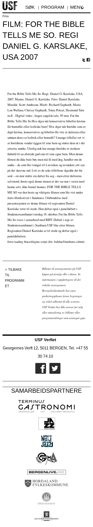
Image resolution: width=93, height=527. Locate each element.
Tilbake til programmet (14, 278)
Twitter (84, 60)
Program (52, 7)
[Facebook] (39, 373)
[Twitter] (54, 373)
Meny (76, 7)
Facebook (89, 60)
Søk (30, 7)
